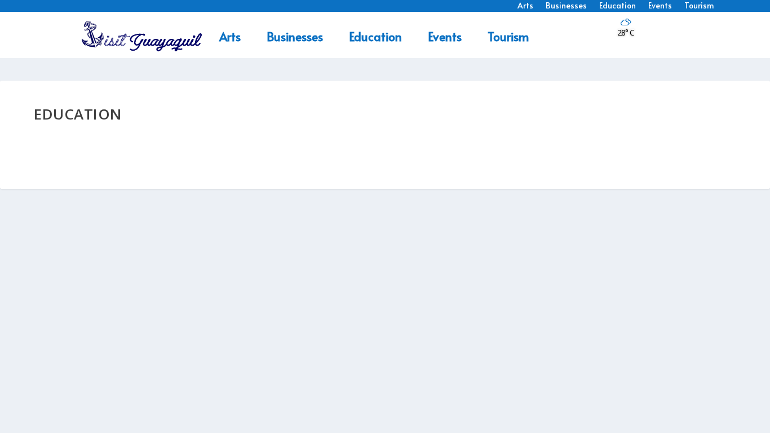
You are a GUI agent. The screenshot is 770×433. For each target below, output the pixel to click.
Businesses (295, 36)
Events (445, 36)
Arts (230, 36)
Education (375, 36)
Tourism (508, 36)
